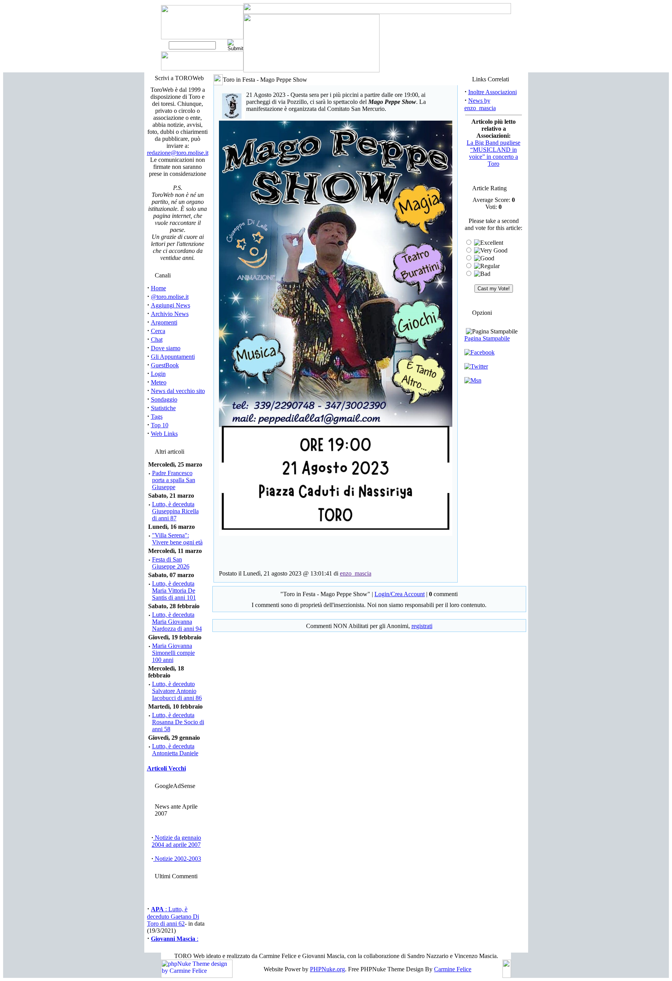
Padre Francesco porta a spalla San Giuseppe (173, 480)
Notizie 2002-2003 (177, 858)
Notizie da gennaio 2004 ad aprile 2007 (176, 841)
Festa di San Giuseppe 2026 (170, 563)
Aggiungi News (170, 305)
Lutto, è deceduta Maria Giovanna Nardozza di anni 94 (177, 621)
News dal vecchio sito (178, 391)
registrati (421, 626)
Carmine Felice (452, 969)
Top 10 (159, 425)
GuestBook (165, 365)
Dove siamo (165, 348)
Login (158, 373)
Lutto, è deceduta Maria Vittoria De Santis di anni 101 (174, 590)
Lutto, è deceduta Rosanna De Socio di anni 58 (178, 722)
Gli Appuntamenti (173, 356)
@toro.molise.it (170, 296)
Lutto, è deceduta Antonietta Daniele (175, 749)
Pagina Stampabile (487, 338)
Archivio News (170, 314)
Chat (157, 339)
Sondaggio (164, 399)
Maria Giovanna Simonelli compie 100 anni (173, 652)
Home (158, 288)
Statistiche (163, 408)
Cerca (158, 331)
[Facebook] (479, 352)
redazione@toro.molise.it (177, 152)
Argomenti (164, 322)
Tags (157, 416)
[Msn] (472, 380)
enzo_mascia (355, 573)
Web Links (164, 433)
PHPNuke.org (327, 969)
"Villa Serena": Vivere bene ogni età (177, 539)
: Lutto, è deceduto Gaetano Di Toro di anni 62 (173, 912)
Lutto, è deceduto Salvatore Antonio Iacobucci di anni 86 (177, 691)
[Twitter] (476, 366)
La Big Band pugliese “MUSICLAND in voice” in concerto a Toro (493, 153)
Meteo (158, 382)
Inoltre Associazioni (492, 92)
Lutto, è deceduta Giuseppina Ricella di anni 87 (175, 511)
